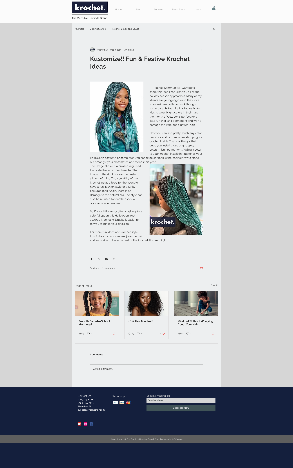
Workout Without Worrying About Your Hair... (195, 323)
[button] (214, 8)
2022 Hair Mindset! (140, 321)
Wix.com (178, 439)
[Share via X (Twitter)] (99, 258)
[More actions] (201, 50)
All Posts (79, 28)
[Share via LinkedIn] (106, 258)
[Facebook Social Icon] (91, 424)
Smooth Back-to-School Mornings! (94, 323)
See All (214, 285)
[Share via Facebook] (91, 258)
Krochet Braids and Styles (125, 28)
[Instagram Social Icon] (85, 424)
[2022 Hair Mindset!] (147, 303)
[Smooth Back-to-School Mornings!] (97, 303)
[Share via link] (113, 258)
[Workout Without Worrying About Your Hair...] (196, 303)
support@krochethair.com (91, 409)
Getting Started (98, 28)
